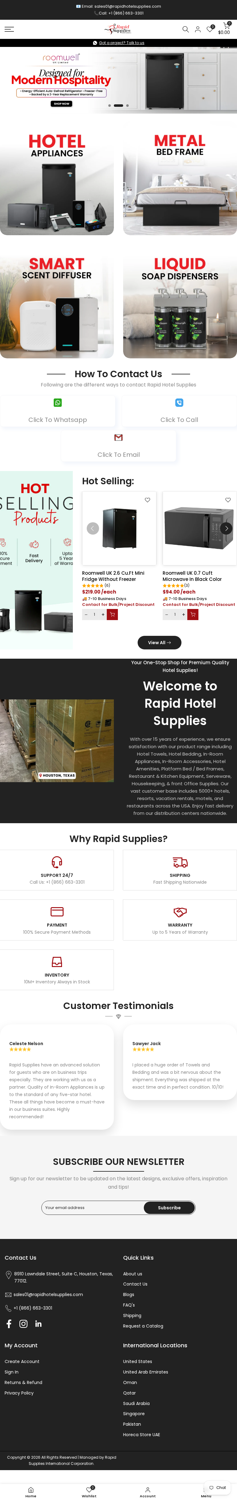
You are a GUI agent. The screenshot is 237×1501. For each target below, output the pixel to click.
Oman (130, 1382)
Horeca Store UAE (141, 1435)
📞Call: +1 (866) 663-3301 (118, 13)
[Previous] (93, 528)
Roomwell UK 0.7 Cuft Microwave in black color (192, 576)
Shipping (132, 1315)
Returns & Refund (23, 1382)
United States (137, 1361)
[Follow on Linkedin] (38, 1323)
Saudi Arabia (136, 1403)
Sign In (12, 1372)
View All (156, 643)
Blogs (128, 1294)
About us (132, 1274)
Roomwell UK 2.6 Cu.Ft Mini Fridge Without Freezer (113, 576)
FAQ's (129, 1305)
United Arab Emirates (145, 1372)
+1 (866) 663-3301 (33, 1308)
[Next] (226, 528)
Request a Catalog (143, 1326)
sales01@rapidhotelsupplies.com (127, 6)
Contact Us (135, 1284)
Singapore (134, 1414)
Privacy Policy (19, 1393)
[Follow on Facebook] (9, 1323)
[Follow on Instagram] (23, 1323)
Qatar (129, 1393)
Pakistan (132, 1424)
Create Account (22, 1361)
